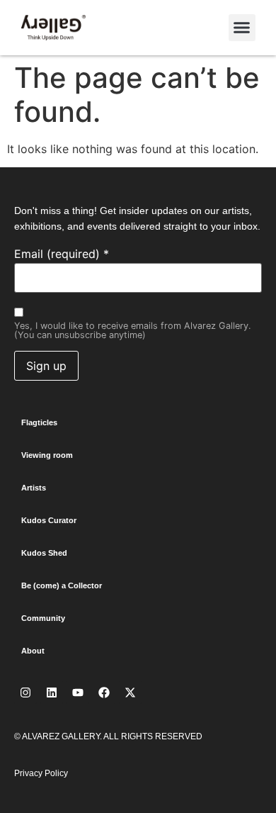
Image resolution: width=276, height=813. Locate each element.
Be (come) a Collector (61, 585)
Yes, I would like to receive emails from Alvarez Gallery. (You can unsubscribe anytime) (132, 331)
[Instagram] (25, 692)
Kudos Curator (48, 520)
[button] (242, 27)
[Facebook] (104, 692)
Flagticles (39, 422)
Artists (33, 487)
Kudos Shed (44, 553)
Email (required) (61, 253)
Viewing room (47, 455)
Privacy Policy (41, 773)
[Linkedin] (51, 692)
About (33, 650)
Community (43, 618)
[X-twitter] (130, 692)
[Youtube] (78, 692)
